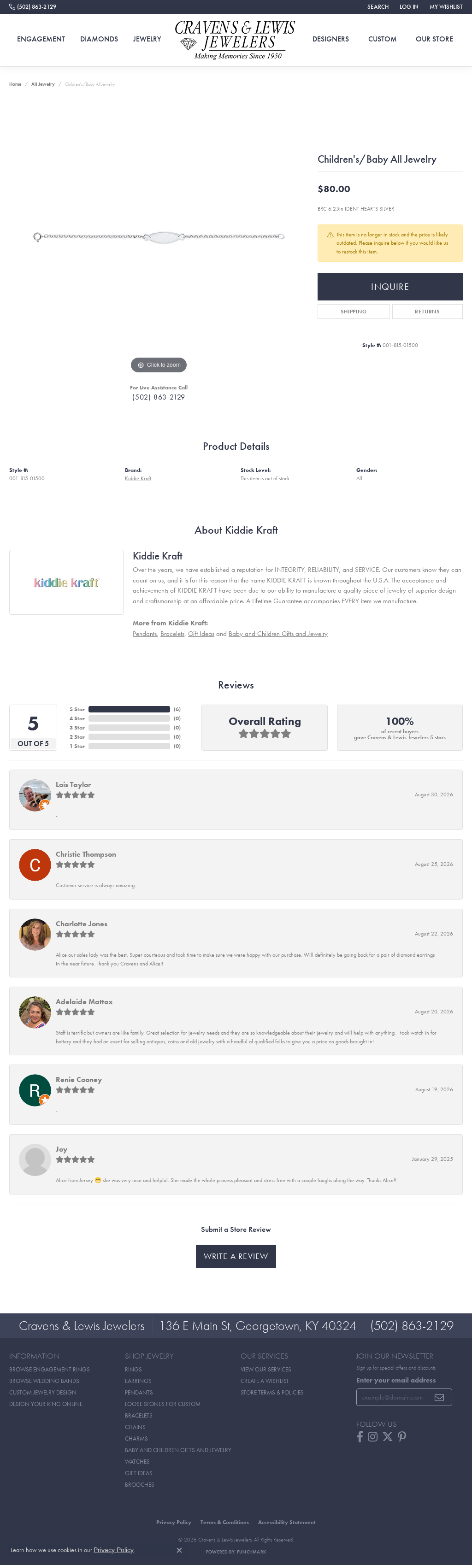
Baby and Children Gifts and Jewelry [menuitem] (178, 1450)
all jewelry (43, 84)
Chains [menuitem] (135, 1427)
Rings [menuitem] (133, 1369)
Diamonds (99, 39)
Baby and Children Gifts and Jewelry (278, 633)
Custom (382, 39)
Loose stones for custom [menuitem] (163, 1404)
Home (15, 84)
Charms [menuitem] (136, 1438)
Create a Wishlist (265, 1381)
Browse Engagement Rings (49, 1369)
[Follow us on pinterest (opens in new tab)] (402, 1436)
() (177, 709)
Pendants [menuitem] (139, 1392)
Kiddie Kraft (138, 478)
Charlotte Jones (81, 924)
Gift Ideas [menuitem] (139, 1473)
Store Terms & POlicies (272, 1392)
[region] (159, 238)
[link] (32, 7)
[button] (377, 7)
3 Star (77, 727)
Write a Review (236, 1256)
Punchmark (251, 1552)
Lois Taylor (73, 784)
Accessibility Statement (287, 1522)
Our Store (434, 39)
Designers (331, 39)
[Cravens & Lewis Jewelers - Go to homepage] (236, 40)
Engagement (41, 39)
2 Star (77, 737)
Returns (427, 311)
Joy (61, 1149)
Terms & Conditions (225, 1522)
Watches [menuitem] (137, 1461)
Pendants (145, 633)
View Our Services (266, 1369)
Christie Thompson (86, 854)
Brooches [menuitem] (139, 1485)
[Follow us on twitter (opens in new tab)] (387, 1436)
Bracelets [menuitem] (139, 1415)
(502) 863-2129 (158, 397)
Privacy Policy (173, 1522)
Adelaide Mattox (84, 1001)
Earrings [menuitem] (138, 1381)
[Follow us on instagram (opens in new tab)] (373, 1436)
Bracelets (172, 633)
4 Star (77, 718)
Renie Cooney (79, 1079)
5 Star (77, 709)
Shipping (353, 311)
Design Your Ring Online (46, 1404)
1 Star (77, 746)
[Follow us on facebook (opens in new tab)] (359, 1436)
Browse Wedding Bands (44, 1381)
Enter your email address (396, 1380)
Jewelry (147, 39)
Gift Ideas (201, 633)
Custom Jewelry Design (43, 1392)
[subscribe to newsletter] (439, 1397)
